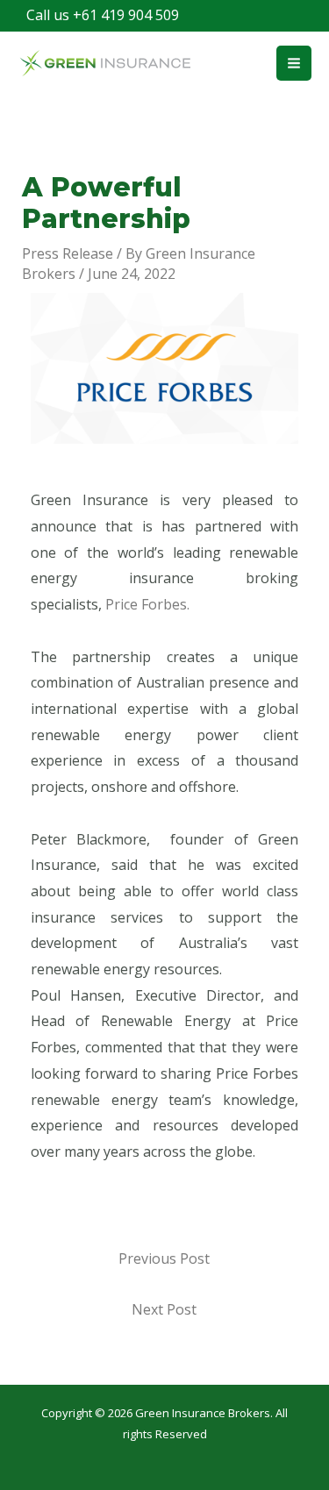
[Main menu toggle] (293, 63)
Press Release (67, 253)
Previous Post (164, 1258)
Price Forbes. (147, 604)
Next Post (164, 1309)
